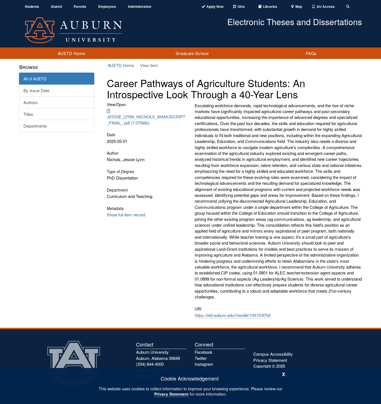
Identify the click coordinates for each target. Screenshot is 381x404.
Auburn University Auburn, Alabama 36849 (158, 355)
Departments (35, 126)
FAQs (311, 53)
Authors (30, 102)
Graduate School (192, 53)
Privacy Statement (171, 394)
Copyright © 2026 (269, 366)
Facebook (204, 352)
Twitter (201, 358)
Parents (80, 6)
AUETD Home (71, 53)
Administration (139, 6)
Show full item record (126, 214)
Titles (28, 114)
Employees (107, 6)
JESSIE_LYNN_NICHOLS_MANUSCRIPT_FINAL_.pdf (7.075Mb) (146, 119)
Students (32, 6)
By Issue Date (36, 90)
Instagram (204, 364)
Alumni (56, 6)
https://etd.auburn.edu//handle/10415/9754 (233, 315)
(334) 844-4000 (150, 364)
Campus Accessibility (273, 354)
